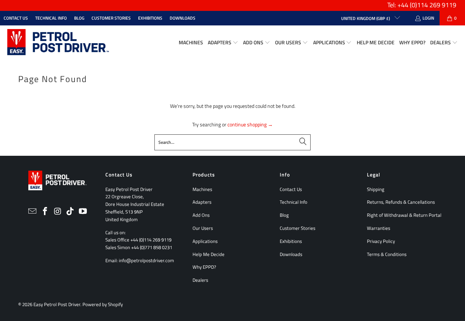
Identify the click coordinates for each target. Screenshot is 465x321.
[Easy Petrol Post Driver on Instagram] (57, 211)
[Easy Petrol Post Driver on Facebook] (45, 211)
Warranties (378, 228)
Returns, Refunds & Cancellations (401, 202)
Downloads (182, 18)
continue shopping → (250, 124)
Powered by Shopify (102, 304)
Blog (79, 18)
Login (428, 18)
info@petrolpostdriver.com (146, 260)
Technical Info (51, 18)
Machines (202, 189)
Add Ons (201, 215)
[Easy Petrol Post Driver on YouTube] (83, 211)
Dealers (200, 280)
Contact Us (16, 18)
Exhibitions (150, 18)
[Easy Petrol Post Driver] (58, 42)
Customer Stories (111, 18)
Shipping (375, 189)
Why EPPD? (204, 267)
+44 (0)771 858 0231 (151, 247)
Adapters (202, 202)
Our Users (203, 228)
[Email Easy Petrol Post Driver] (32, 211)
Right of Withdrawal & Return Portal (404, 215)
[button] (223, 42)
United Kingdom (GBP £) (366, 18)
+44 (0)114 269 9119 (150, 239)
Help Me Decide (209, 254)
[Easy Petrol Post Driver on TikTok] (70, 211)
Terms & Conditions (387, 254)
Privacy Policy (381, 241)
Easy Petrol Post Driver (56, 304)
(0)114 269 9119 (433, 5)
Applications (205, 241)
